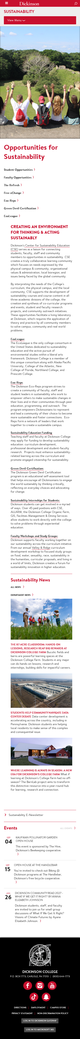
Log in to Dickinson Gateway (40, 1020)
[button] (27, 985)
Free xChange (12, 193)
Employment (38, 1007)
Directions (20, 1007)
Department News (20, 595)
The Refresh (11, 185)
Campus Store (58, 1007)
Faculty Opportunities (17, 177)
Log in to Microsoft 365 (40, 1029)
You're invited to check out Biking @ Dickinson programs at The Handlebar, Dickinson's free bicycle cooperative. (38, 874)
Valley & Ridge (41, 547)
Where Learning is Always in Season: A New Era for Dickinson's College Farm (41, 772)
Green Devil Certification (20, 208)
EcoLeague (11, 216)
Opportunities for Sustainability (31, 152)
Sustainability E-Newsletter (26, 815)
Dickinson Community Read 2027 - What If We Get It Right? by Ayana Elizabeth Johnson (39, 896)
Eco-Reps (10, 201)
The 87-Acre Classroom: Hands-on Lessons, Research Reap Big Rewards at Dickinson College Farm (39, 648)
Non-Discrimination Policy (52, 1013)
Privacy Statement (22, 1013)
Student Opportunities (18, 170)
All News (16, 587)
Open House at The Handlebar (35, 865)
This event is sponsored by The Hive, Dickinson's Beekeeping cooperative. (38, 848)
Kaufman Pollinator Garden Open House (36, 839)
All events (66, 828)
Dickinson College (29, 4)
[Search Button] (75, 3)
